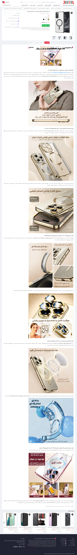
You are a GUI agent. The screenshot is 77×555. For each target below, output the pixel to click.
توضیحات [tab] (47, 42)
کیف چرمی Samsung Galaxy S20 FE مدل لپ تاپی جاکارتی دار (39, 528)
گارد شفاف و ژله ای (61, 506)
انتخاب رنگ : (47, 17)
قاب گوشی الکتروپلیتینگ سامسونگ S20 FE (59, 72)
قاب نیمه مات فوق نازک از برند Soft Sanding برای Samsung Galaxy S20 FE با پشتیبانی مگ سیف (67, 528)
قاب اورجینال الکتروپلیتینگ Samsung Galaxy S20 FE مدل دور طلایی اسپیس (10, 528)
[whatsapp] (22, 546)
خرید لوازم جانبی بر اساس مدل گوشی (56, 8)
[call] (14, 546)
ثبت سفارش (63, 545)
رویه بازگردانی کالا (62, 540)
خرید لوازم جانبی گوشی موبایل (68, 5)
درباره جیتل (40, 5)
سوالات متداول (24, 5)
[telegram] (24, 546)
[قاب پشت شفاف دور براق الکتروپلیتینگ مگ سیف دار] (51, 475)
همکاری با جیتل (71, 545)
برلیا (47, 13)
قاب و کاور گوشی (56, 5)
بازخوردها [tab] (31, 42)
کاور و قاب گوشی (67, 506)
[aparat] (16, 547)
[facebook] (20, 546)
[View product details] (73, 532)
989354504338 (6, 5)
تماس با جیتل (32, 5)
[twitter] (18, 546)
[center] (21, 2)
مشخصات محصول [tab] (39, 42)
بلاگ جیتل (71, 543)
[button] (73, 523)
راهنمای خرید (63, 538)
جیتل (73, 538)
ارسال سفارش (63, 543)
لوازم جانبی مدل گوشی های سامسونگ (43, 8)
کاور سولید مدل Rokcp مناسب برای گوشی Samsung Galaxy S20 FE (25, 528)
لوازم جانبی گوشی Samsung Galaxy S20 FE (30, 8)
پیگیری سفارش (47, 5)
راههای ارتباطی (71, 540)
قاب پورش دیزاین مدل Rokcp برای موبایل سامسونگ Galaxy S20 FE (54, 528)
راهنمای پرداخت (63, 542)
